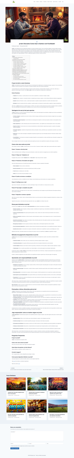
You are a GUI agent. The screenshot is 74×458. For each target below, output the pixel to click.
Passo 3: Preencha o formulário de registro (20, 63)
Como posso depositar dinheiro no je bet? (20, 79)
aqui (14, 361)
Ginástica (45, 1)
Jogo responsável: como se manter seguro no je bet (21, 73)
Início (34, 1)
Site (47, 443)
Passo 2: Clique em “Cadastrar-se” (19, 62)
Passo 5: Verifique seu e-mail (19, 65)
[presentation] (16, 383)
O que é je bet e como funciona (18, 57)
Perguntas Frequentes (16, 74)
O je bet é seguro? (17, 78)
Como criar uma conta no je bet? (19, 76)
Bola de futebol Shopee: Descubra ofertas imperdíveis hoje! (53, 369)
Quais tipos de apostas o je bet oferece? (20, 77)
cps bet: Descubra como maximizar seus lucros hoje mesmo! (20, 369)
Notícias (41, 1)
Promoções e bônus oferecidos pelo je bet (19, 72)
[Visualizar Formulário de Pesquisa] (63, 1)
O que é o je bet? (16, 75)
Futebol (37, 1)
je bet (19, 363)
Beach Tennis (49, 1)
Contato (59, 1)
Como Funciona (16, 58)
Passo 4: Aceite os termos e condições (20, 64)
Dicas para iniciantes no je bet (17, 68)
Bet (37, 41)
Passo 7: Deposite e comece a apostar (19, 67)
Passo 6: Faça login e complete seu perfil (20, 66)
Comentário (13, 431)
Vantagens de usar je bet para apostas (19, 59)
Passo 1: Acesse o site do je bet (18, 61)
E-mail (30, 443)
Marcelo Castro (16, 46)
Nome (12, 443)
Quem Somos (55, 1)
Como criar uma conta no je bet (18, 60)
